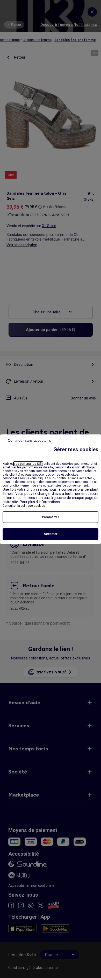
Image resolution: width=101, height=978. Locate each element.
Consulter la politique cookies (24, 506)
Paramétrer (50, 517)
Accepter (50, 534)
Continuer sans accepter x (29, 440)
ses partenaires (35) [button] (28, 464)
